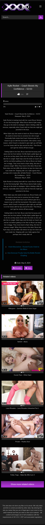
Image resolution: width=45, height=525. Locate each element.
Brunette (18, 268)
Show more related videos (22, 484)
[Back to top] (38, 519)
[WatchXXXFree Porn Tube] (18, 7)
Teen (29, 268)
